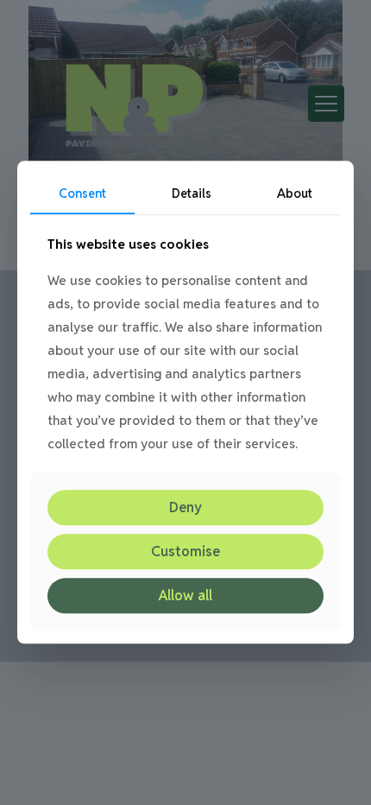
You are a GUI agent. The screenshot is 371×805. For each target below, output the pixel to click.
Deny (185, 507)
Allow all (185, 595)
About (294, 193)
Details (191, 193)
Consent (82, 193)
